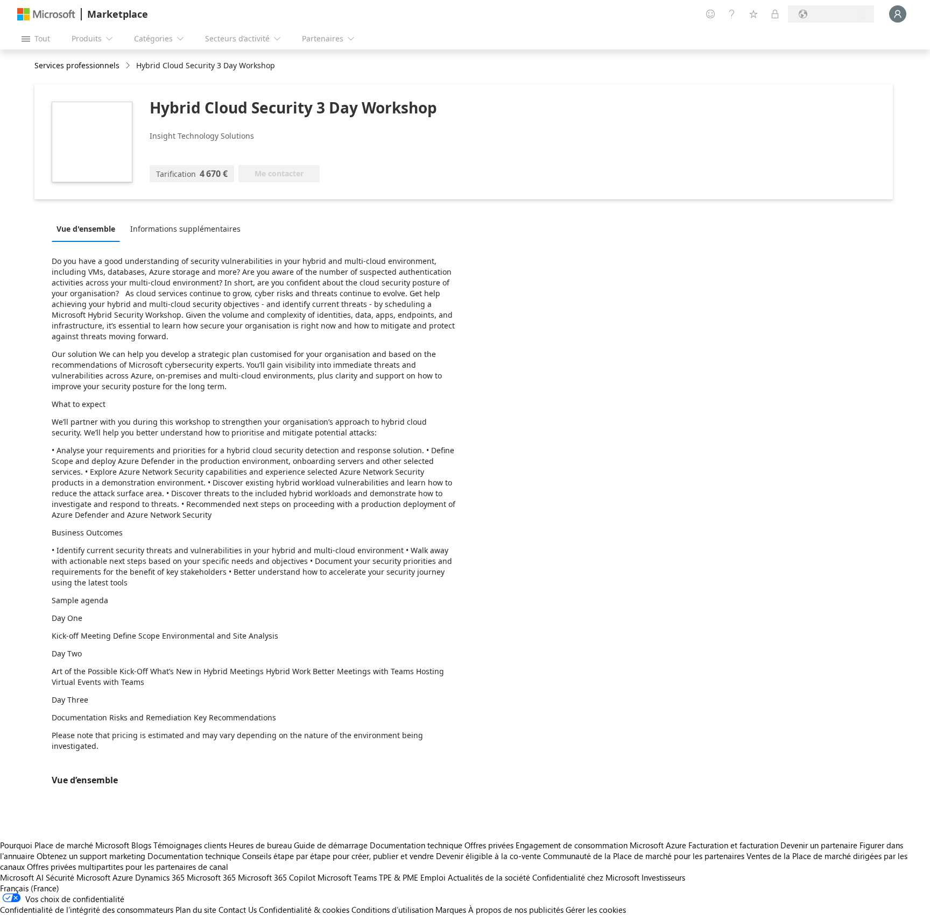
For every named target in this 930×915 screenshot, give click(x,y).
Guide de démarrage (331, 845)
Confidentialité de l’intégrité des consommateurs (86, 909)
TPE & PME (398, 877)
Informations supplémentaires (185, 229)
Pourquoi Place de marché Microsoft (64, 845)
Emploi (433, 877)
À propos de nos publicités (515, 909)
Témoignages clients (190, 845)
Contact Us (238, 909)
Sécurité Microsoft (78, 877)
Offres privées (488, 845)
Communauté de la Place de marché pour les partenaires (643, 855)
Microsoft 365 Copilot (276, 877)
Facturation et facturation (733, 845)
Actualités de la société (489, 877)
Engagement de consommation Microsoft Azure (602, 845)
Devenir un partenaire (818, 845)
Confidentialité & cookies (304, 909)
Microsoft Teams (347, 877)
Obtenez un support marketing (91, 855)
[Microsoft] (46, 14)
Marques (450, 909)
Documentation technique (416, 845)
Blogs (141, 845)
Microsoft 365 (211, 877)
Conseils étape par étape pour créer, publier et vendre (338, 855)
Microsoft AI (22, 877)
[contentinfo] (129, 66)
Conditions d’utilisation (392, 909)
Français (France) (29, 888)
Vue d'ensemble (86, 229)
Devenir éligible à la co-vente (488, 855)
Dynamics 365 (160, 877)
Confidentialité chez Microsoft (585, 877)
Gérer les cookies (596, 909)
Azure (122, 877)
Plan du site (195, 909)
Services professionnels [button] (76, 65)
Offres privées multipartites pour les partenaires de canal (127, 866)
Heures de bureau (260, 845)
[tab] (88, 228)
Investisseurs (663, 877)
